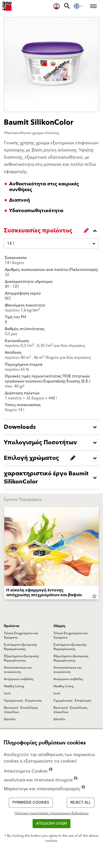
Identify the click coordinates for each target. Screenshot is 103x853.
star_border (94, 596)
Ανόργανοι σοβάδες (19, 679)
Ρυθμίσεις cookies (30, 802)
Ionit (7, 693)
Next (98, 554)
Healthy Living (14, 686)
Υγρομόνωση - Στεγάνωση (23, 700)
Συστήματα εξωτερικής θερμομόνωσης (20, 647)
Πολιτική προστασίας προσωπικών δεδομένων (52, 813)
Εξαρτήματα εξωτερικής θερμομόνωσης (21, 658)
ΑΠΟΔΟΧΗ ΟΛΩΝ (51, 823)
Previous (4, 554)
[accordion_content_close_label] (52, 230)
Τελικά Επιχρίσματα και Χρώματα (21, 635)
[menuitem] (56, 6)
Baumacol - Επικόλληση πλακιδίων (21, 710)
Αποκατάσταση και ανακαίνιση (18, 670)
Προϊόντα (11, 626)
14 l (10, 243)
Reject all (80, 802)
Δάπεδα (10, 719)
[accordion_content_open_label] (52, 427)
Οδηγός (59, 626)
